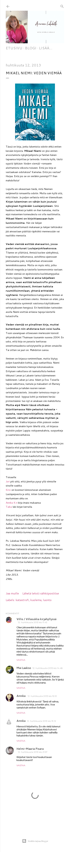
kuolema (35, 600)
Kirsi (8, 490)
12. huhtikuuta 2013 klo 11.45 (32, 622)
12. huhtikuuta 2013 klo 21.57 (32, 752)
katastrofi (22, 600)
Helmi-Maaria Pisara (30, 749)
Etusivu (14, 47)
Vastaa (21, 660)
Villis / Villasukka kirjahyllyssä (36, 619)
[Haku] (62, 5)
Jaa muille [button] (12, 593)
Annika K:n (11, 502)
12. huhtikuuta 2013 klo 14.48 (47, 668)
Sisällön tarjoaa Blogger (38, 841)
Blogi (30, 47)
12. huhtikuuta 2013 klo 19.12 (41, 721)
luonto (47, 600)
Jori (8, 481)
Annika (21, 696)
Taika (9, 507)
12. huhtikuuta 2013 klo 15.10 (42, 696)
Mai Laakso (24, 668)
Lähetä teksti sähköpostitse (40, 593)
